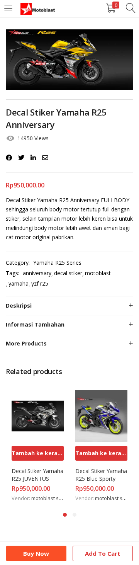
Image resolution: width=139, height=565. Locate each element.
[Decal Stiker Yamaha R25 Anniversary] (9, 157)
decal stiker (68, 273)
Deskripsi (19, 305)
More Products (26, 343)
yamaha (18, 283)
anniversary (37, 273)
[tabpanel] (38, 446)
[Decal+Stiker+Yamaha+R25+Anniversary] (21, 157)
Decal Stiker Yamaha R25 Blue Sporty (101, 474)
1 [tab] (65, 515)
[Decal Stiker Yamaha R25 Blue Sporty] (101, 415)
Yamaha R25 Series (57, 262)
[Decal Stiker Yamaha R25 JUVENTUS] (38, 415)
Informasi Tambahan (35, 324)
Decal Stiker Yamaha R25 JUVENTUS (38, 474)
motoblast (98, 273)
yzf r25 (39, 283)
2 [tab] (74, 515)
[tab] (69, 305)
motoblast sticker (51, 498)
